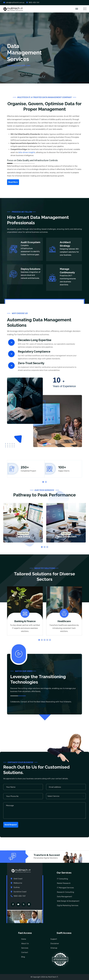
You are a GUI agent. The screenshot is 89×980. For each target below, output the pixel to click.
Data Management (64, 897)
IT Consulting (62, 879)
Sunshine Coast (20, 892)
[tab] (43, 482)
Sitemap (53, 948)
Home (23, 939)
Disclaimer (54, 943)
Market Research (64, 883)
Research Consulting (65, 892)
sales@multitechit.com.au (15, 2)
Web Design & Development (68, 901)
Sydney (17, 887)
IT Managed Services (65, 888)
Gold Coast (18, 879)
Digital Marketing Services (67, 905)
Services (24, 948)
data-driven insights (26, 152)
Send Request (11, 825)
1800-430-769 (34, 2)
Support (53, 939)
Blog (23, 957)
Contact (24, 952)
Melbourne (18, 883)
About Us (25, 943)
